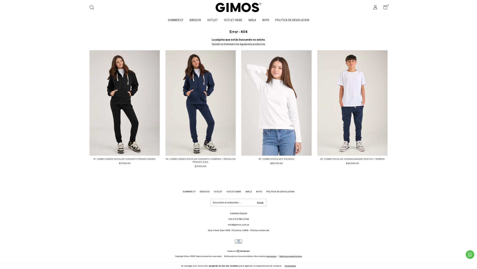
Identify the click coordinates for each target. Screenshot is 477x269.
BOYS (265, 20)
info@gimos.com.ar (238, 224)
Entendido (290, 266)
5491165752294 (238, 213)
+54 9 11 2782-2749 (238, 219)
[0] (384, 8)
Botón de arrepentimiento (290, 256)
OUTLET (212, 20)
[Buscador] (93, 8)
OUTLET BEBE (233, 20)
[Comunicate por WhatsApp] (470, 254)
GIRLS (252, 20)
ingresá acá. (271, 256)
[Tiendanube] (238, 251)
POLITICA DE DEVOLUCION (292, 20)
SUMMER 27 (175, 20)
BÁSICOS (195, 20)
